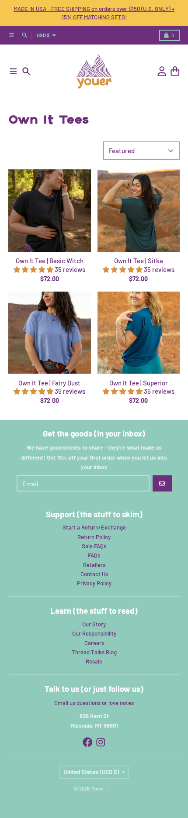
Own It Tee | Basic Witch (50, 261)
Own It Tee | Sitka (138, 261)
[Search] (26, 71)
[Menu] (13, 71)
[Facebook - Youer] (88, 742)
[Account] (162, 71)
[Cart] (175, 71)
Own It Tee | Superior (138, 383)
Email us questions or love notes (94, 702)
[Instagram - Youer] (101, 742)
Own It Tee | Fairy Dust (49, 383)
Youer (98, 788)
